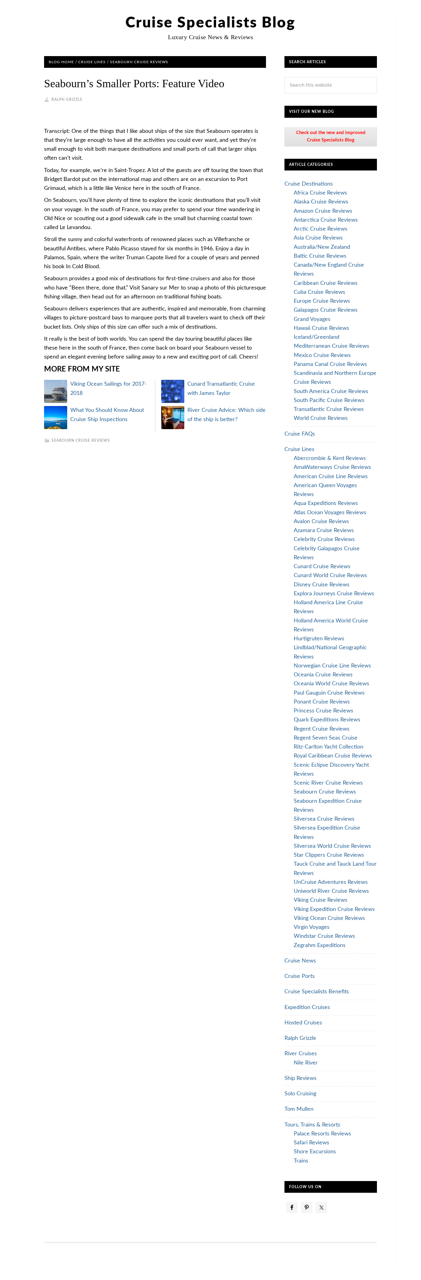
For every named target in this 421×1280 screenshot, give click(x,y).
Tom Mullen (298, 1109)
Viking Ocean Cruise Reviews (329, 918)
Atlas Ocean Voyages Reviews (330, 512)
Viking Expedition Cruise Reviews (334, 909)
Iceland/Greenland (316, 337)
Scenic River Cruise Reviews (328, 783)
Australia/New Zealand (322, 247)
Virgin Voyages (311, 927)
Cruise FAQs (299, 434)
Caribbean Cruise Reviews (326, 283)
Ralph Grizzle (300, 1038)
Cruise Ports (299, 976)
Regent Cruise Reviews (321, 729)
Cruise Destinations (308, 184)
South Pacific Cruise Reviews (329, 400)
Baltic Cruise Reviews (320, 256)
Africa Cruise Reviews (320, 193)
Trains (301, 1161)
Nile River (306, 1063)
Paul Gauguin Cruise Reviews (329, 693)
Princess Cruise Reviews (323, 711)
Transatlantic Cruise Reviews (329, 409)
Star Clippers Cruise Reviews (329, 855)
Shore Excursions (315, 1152)
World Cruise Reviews (321, 418)
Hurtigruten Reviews (319, 639)
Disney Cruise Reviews (321, 585)
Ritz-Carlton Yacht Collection (328, 747)
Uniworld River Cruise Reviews (331, 891)
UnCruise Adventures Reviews (331, 882)
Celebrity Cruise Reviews (324, 539)
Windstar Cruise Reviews (324, 936)
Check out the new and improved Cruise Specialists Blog (331, 136)
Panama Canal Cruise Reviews (330, 364)
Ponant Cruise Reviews (322, 702)
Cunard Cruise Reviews (322, 566)
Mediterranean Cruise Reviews (331, 346)
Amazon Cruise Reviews (323, 211)
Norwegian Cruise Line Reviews (332, 666)
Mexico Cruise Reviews (322, 355)
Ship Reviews (300, 1078)
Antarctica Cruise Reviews (326, 220)
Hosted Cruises (303, 1023)
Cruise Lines (299, 449)
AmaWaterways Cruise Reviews (332, 467)
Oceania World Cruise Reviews (331, 684)
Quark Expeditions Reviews (327, 720)
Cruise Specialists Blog (210, 22)
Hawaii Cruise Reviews (321, 328)
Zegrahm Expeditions (319, 945)
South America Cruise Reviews (331, 391)
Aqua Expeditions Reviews (326, 503)
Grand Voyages (312, 319)
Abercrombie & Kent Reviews (330, 458)
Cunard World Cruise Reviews (330, 575)
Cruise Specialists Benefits (316, 992)
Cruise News (300, 961)
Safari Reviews (311, 1143)
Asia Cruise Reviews (318, 238)
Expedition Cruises (307, 1007)
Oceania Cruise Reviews (323, 675)
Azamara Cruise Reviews (324, 530)
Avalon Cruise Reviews (321, 521)
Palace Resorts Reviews (322, 1134)
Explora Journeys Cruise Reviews (334, 594)
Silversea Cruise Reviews (324, 819)
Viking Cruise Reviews (320, 900)
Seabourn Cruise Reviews (80, 440)
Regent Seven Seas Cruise (326, 738)
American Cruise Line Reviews (331, 476)
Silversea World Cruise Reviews (332, 846)
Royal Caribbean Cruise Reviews (333, 756)
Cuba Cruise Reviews (319, 292)
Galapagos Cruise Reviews (326, 310)
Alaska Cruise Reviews (321, 202)
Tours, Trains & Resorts (312, 1125)
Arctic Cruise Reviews (320, 229)
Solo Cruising (300, 1094)
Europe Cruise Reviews (322, 301)
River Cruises (300, 1053)
